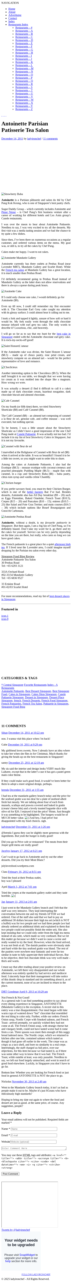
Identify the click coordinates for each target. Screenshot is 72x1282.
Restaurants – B (24, 33)
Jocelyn (5, 850)
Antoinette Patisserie (12, 691)
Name (5, 1128)
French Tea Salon (32, 703)
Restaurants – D (24, 40)
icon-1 (4, 615)
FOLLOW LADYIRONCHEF (36, 1274)
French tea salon (15, 269)
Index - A (52, 684)
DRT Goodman (10, 991)
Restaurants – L (24, 65)
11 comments (50, 138)
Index (11, 21)
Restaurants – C (24, 37)
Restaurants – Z (24, 109)
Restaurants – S (24, 87)
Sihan (4, 732)
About (11, 11)
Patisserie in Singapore (55, 703)
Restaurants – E (24, 43)
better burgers (35, 491)
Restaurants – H (24, 52)
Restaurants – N (24, 71)
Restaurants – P (24, 77)
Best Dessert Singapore (38, 691)
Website (5, 1141)
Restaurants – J (23, 58)
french (17, 700)
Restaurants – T (24, 90)
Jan (3, 901)
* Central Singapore (12, 684)
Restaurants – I (23, 55)
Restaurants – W (24, 99)
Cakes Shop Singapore (44, 694)
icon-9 (4, 618)
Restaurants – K (24, 62)
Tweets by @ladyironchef (15, 1229)
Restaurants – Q (24, 80)
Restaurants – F (24, 46)
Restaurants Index (18, 24)
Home (11, 8)
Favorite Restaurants (35, 684)
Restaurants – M (24, 68)
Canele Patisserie (26, 434)
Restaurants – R (24, 84)
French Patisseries (11, 703)
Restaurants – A (24, 30)
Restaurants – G (24, 49)
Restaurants (7, 687)
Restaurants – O (24, 74)
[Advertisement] (30, 164)
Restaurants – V (24, 96)
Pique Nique (8, 212)
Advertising (14, 15)
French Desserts (31, 700)
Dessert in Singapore (36, 697)
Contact (12, 18)
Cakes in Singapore (19, 694)
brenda (5, 789)
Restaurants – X (24, 102)
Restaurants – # (23, 27)
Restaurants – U (24, 93)
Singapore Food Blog (13, 706)
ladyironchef (34, 138)
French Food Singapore (54, 700)
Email (5, 1135)
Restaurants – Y (24, 106)
